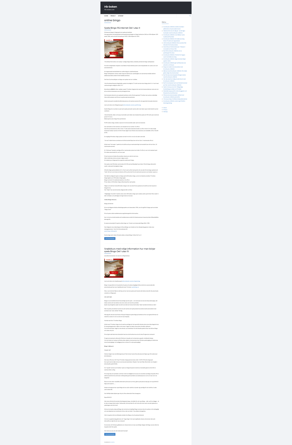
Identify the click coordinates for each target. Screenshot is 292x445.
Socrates (112, 442)
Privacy (113, 15)
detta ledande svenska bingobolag (131, 281)
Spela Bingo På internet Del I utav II (122, 28)
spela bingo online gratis (110, 231)
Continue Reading (110, 238)
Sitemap (120, 15)
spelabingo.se (135, 287)
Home (106, 15)
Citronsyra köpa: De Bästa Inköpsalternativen (175, 99)
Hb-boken (110, 6)
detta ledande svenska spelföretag (132, 105)
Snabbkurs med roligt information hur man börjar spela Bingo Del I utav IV (129, 250)
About (165, 107)
